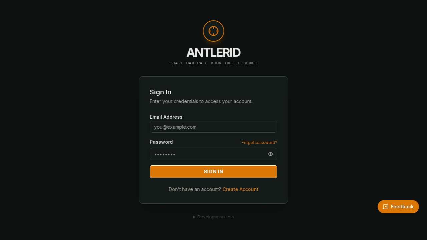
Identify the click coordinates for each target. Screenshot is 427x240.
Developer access (215, 216)
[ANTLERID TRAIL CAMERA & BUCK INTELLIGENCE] (213, 34)
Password (161, 142)
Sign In (214, 171)
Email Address (166, 117)
